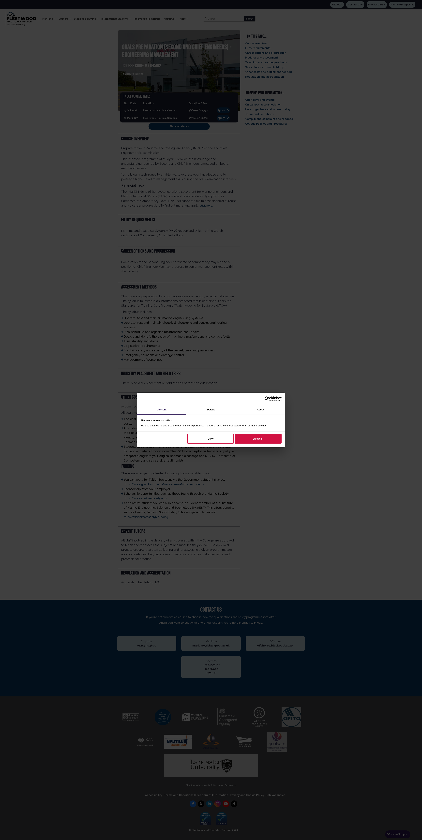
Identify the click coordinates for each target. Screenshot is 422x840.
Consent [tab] (161, 409)
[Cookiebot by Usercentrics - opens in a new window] (267, 398)
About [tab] (260, 409)
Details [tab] (211, 409)
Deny (210, 438)
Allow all (258, 438)
